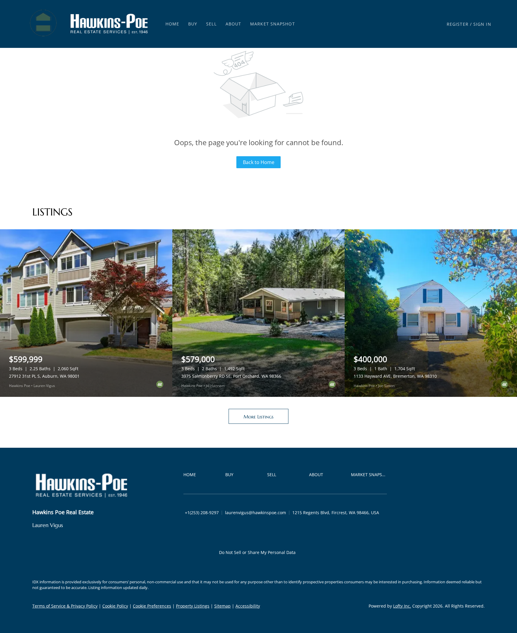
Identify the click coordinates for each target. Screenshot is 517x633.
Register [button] (458, 24)
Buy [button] (192, 24)
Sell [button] (211, 24)
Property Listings (192, 606)
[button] (44, 24)
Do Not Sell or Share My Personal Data (257, 552)
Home (172, 24)
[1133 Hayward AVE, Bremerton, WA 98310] (431, 313)
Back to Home (258, 162)
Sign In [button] (482, 24)
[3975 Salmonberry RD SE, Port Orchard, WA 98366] (258, 313)
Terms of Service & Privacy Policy (65, 606)
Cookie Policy (115, 606)
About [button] (233, 24)
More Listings (258, 417)
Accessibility (247, 606)
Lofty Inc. (402, 606)
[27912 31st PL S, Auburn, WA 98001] (86, 313)
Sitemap (222, 606)
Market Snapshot (272, 24)
